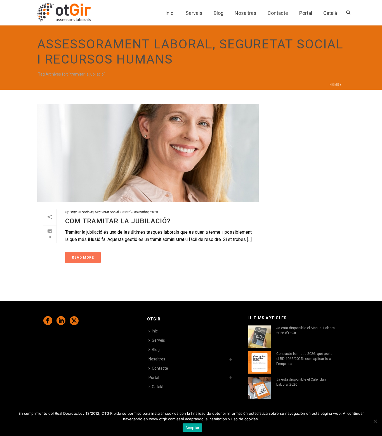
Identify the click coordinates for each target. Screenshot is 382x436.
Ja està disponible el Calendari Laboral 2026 (301, 381)
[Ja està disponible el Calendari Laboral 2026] (259, 388)
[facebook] (47, 321)
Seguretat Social (107, 212)
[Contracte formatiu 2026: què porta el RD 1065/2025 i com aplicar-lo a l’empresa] (259, 362)
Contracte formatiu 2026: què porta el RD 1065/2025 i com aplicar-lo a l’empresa (304, 358)
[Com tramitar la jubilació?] (148, 153)
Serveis (194, 13)
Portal (305, 13)
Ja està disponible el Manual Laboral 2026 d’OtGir (306, 330)
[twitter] (74, 321)
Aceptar (192, 427)
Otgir (73, 212)
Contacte (278, 13)
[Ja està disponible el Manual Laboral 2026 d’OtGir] (259, 336)
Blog (218, 13)
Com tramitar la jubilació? (118, 221)
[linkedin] (60, 321)
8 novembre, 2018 (144, 212)
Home (334, 84)
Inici (170, 13)
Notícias (88, 212)
